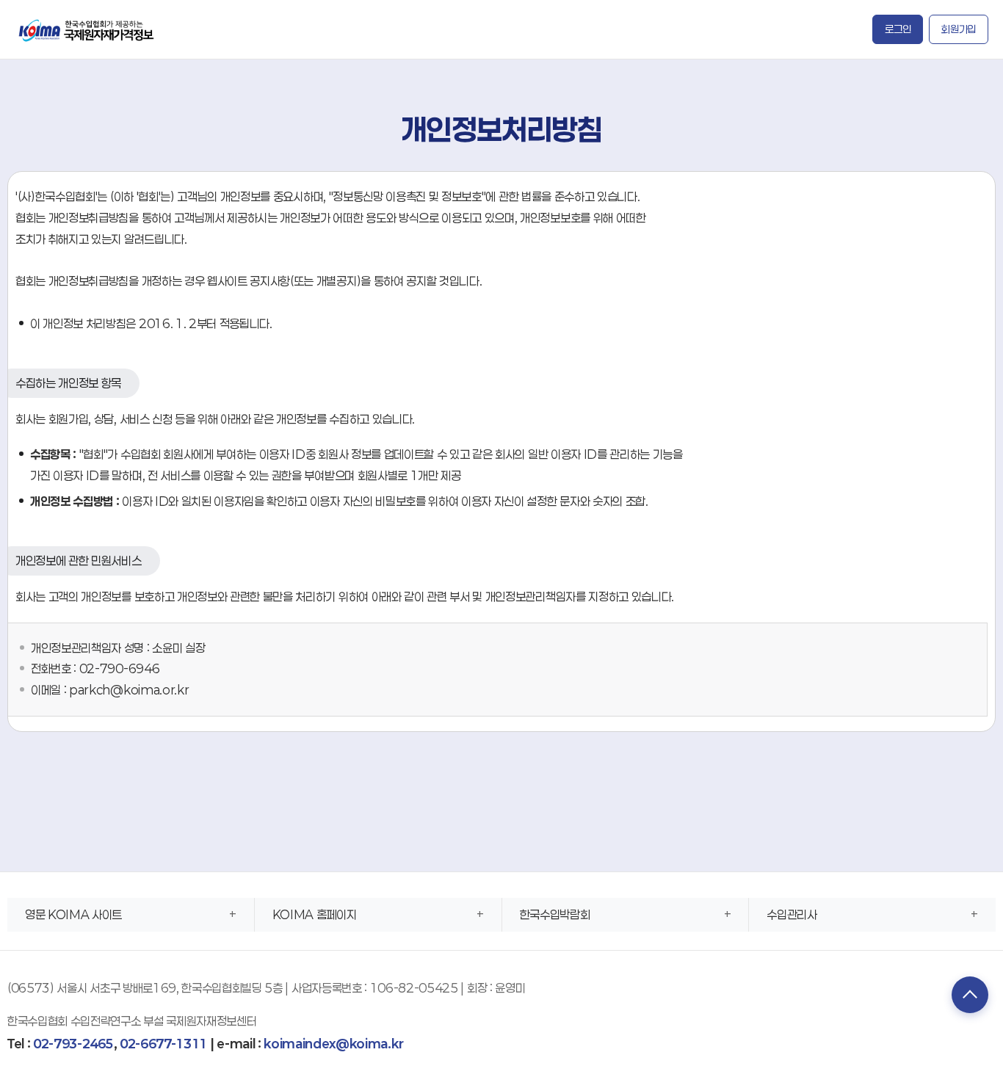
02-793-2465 (73, 1044)
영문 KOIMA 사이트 (73, 914)
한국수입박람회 (555, 914)
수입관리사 (791, 914)
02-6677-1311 (163, 1044)
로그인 (897, 29)
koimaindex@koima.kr (333, 1044)
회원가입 (958, 29)
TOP (970, 994)
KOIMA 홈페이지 (314, 914)
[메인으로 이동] (87, 29)
